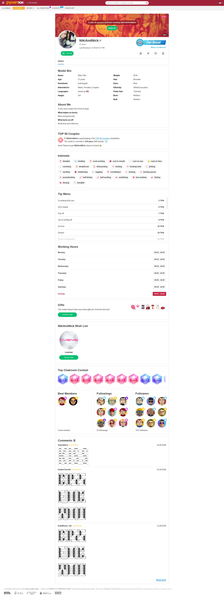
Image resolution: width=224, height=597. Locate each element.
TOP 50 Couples (102, 138)
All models (6, 8)
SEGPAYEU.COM (64, 589)
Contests (56, 8)
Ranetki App (69, 8)
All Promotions (43, 8)
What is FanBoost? (158, 47)
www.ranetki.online (32, 589)
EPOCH (52, 589)
